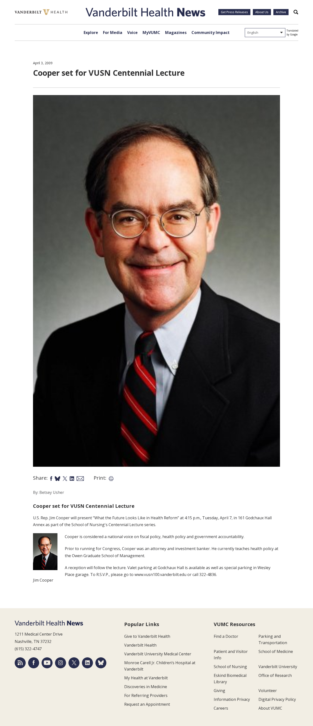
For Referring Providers (146, 695)
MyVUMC (151, 32)
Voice (132, 32)
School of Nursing (230, 666)
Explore (91, 32)
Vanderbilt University (277, 666)
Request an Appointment (147, 704)
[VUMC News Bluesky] (100, 662)
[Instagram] (60, 662)
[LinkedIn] (87, 662)
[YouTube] (47, 662)
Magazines (176, 32)
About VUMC (270, 708)
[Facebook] (33, 662)
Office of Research (275, 675)
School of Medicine (275, 651)
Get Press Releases (234, 12)
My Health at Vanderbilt (146, 678)
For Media (112, 32)
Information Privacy (232, 699)
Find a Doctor (226, 636)
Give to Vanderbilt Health (147, 636)
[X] (73, 662)
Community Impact (210, 32)
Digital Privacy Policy (277, 699)
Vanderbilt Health (140, 645)
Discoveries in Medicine (145, 686)
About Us (261, 12)
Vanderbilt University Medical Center (157, 654)
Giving (219, 690)
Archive (281, 12)
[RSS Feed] (20, 662)
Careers (221, 708)
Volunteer (267, 690)
